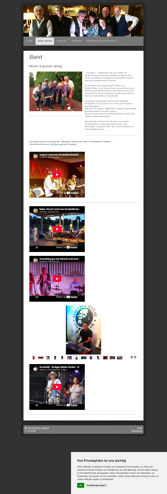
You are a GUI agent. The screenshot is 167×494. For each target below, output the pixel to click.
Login (139, 428)
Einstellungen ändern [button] (96, 485)
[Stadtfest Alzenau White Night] (112, 357)
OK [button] (80, 485)
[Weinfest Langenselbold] (119, 357)
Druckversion (33, 428)
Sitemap (45, 428)
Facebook (72, 144)
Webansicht (136, 431)
